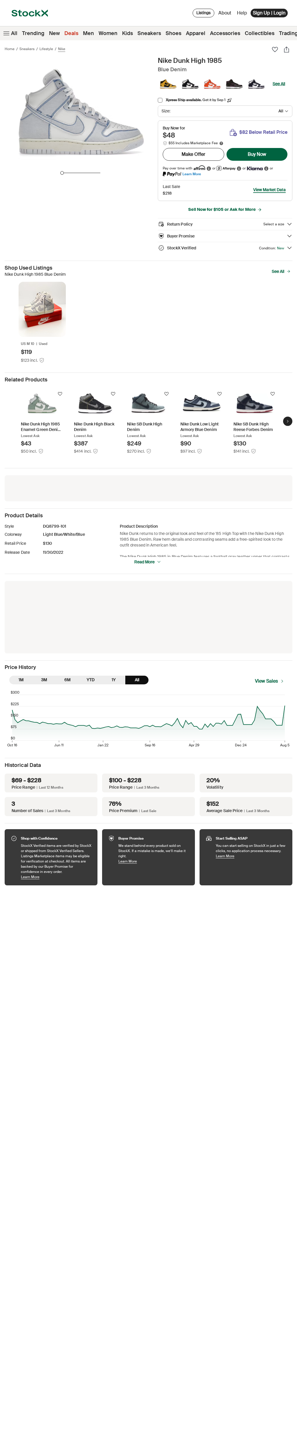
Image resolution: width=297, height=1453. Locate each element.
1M (21, 679)
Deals (71, 33)
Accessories (225, 33)
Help (242, 13)
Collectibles (259, 33)
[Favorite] (275, 49)
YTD (91, 679)
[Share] (286, 49)
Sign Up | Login (269, 13)
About (225, 14)
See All (279, 83)
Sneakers (149, 33)
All (14, 33)
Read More (144, 561)
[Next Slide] (287, 421)
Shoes (173, 33)
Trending (33, 33)
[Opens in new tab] (209, 168)
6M (67, 679)
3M (44, 679)
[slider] (62, 173)
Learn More (191, 173)
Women (108, 33)
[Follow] (60, 394)
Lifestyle (46, 49)
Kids (127, 33)
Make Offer (193, 154)
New (54, 33)
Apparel (195, 33)
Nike (61, 49)
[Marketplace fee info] (221, 143)
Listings (203, 12)
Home (10, 49)
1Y (114, 679)
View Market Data (269, 189)
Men (88, 33)
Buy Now (257, 154)
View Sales (266, 681)
